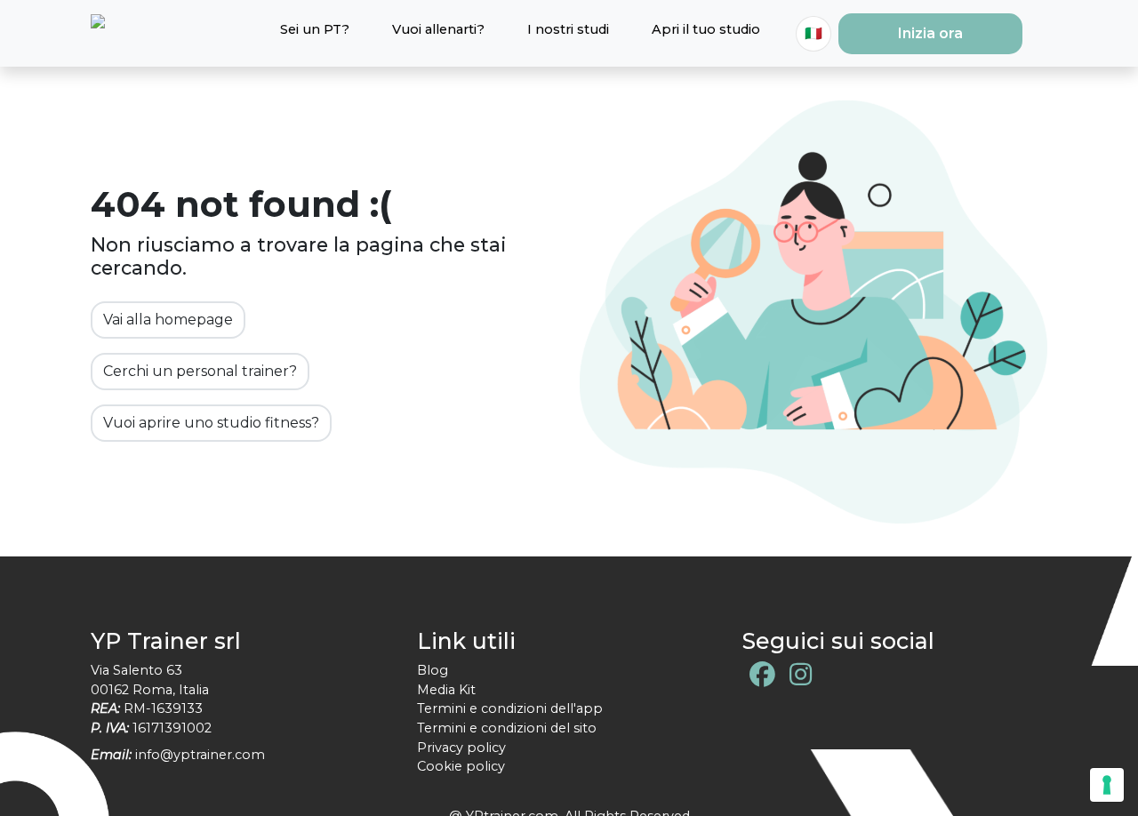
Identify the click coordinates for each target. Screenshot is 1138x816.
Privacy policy (461, 748)
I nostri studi (568, 29)
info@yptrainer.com (200, 755)
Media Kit (446, 690)
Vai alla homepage (168, 319)
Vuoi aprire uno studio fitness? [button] (211, 422)
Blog (432, 670)
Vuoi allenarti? (438, 29)
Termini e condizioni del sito (507, 728)
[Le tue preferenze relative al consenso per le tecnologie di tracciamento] (1107, 785)
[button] (930, 33)
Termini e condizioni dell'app (510, 708)
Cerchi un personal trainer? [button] (200, 371)
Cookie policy (461, 766)
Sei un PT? (314, 29)
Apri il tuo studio (706, 29)
